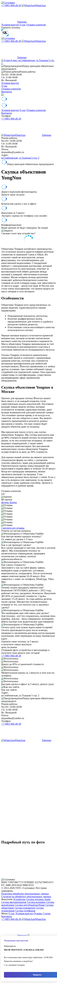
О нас (22, 24)
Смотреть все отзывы (12, 528)
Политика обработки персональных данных (25, 893)
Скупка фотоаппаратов (13, 902)
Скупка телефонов (25, 910)
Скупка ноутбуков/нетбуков (30, 905)
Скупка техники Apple (38, 899)
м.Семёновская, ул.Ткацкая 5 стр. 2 (20, 157)
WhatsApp (40, 5)
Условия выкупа (10, 24)
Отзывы (38, 913)
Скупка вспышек (36, 902)
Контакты (6, 91)
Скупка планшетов (24, 907)
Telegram (21, 22)
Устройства (19, 899)
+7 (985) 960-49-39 (11, 5)
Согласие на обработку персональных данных (26, 896)
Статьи (47, 913)
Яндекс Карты (9, 502)
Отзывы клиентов (36, 24)
